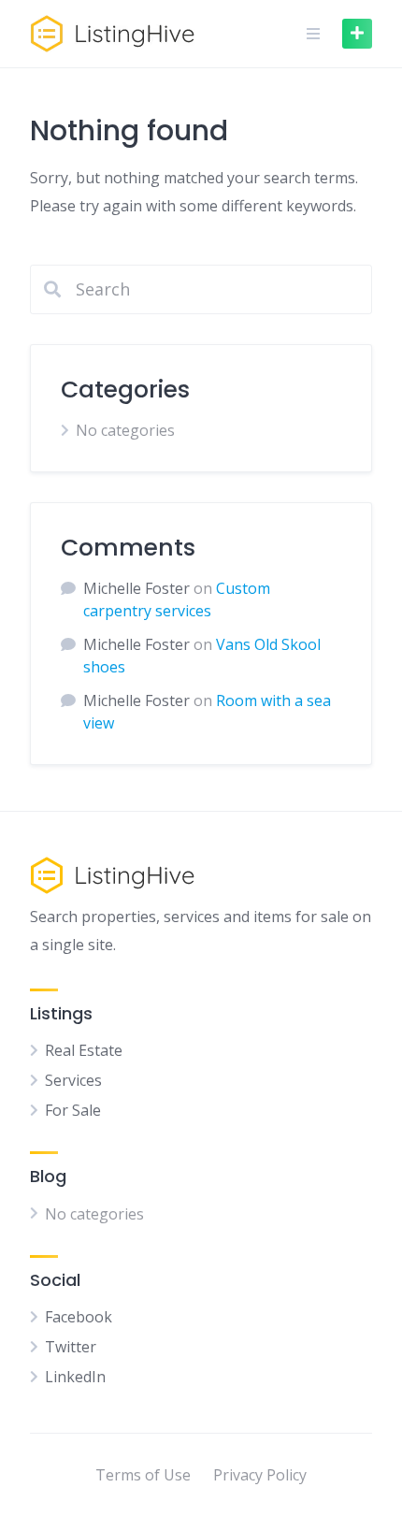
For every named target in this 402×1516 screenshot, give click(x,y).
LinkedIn (75, 1376)
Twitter (70, 1346)
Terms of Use (143, 1475)
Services (73, 1080)
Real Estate (83, 1050)
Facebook (78, 1317)
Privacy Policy (260, 1475)
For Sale (73, 1110)
